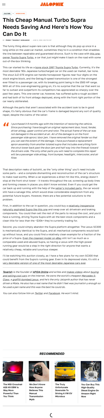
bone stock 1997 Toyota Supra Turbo (56, 67)
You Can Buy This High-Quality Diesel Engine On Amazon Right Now (90, 390)
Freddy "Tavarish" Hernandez (18, 40)
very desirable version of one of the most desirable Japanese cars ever (44, 263)
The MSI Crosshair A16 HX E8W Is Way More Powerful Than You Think (12, 390)
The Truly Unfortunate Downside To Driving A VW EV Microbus (63, 390)
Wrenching (20, 13)
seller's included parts (68, 188)
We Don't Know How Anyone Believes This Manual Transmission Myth (37, 392)
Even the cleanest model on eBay (42, 238)
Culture (7, 13)
